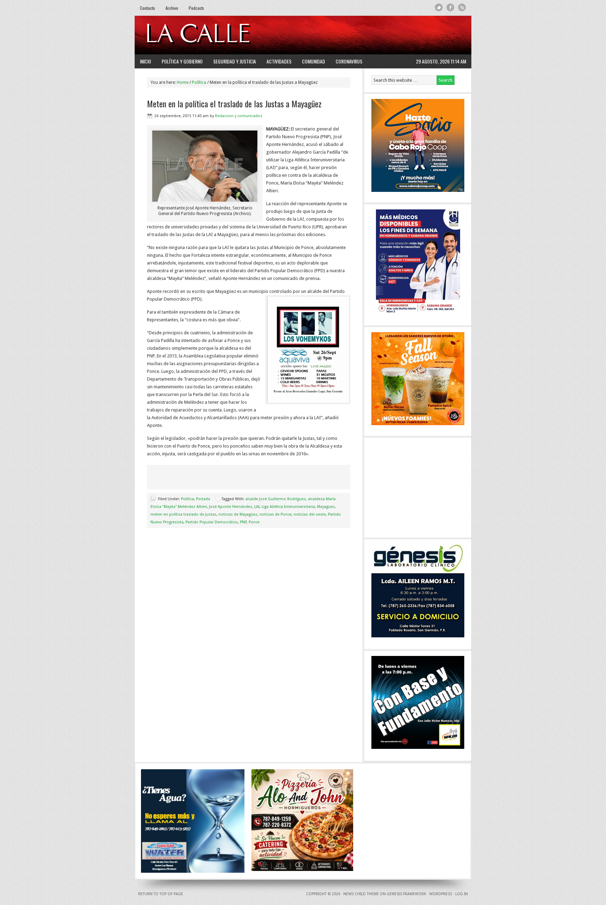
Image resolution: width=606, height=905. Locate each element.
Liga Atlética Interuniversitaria (288, 506)
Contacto (147, 8)
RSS (462, 8)
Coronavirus (349, 61)
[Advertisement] (380, 35)
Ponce (254, 522)
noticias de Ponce (275, 514)
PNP (243, 522)
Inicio (145, 61)
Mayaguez (326, 506)
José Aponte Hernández (230, 506)
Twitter (439, 8)
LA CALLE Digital (216, 35)
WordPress (440, 894)
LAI (257, 506)
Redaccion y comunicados (238, 116)
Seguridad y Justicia (234, 61)
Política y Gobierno (182, 61)
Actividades (279, 61)
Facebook (450, 8)
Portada (203, 499)
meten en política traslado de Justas (183, 514)
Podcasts (196, 8)
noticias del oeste (310, 514)
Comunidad (313, 61)
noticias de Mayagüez (237, 514)
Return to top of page (160, 894)
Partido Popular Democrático (212, 522)
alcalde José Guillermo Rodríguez (275, 499)
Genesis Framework (406, 894)
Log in (461, 894)
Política (187, 499)
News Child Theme (361, 894)
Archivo (172, 8)
